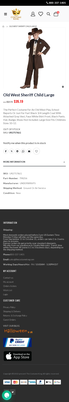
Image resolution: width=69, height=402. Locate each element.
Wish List (7, 290)
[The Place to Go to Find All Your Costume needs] (18, 14)
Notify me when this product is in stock (24, 142)
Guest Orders (9, 319)
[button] (63, 87)
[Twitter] (12, 392)
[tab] (34, 162)
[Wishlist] (40, 14)
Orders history (10, 286)
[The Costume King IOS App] (17, 356)
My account (8, 282)
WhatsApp (23, 151)
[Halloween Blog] (18, 331)
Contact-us (8, 277)
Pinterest (17, 151)
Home (3, 26)
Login (5, 294)
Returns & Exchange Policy (15, 315)
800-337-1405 (57, 2)
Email (29, 151)
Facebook (5, 151)
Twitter (11, 151)
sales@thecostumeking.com (21, 259)
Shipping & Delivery (12, 311)
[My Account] (33, 14)
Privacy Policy (9, 307)
